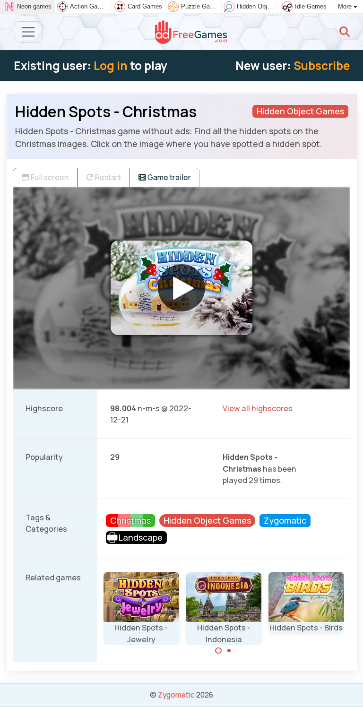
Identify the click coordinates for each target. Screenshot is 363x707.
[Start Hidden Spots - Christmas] (181, 287)
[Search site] (344, 31)
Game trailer (168, 177)
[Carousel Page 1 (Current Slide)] (218, 650)
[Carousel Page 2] (229, 650)
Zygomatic (176, 695)
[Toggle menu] (28, 32)
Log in (111, 65)
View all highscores (258, 408)
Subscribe (322, 65)
